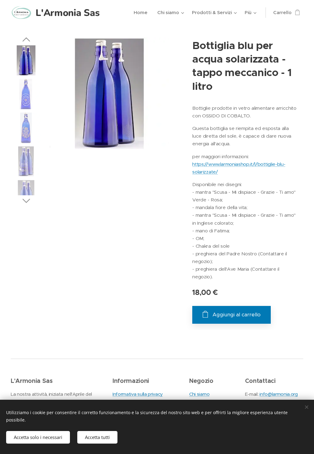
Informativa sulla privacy (138, 394)
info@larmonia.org (278, 394)
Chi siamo (199, 394)
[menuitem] (142, 12)
